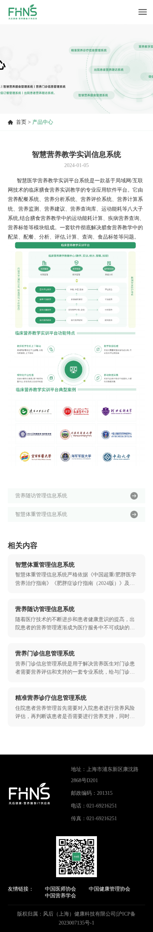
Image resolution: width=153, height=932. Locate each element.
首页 (21, 122)
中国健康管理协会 (109, 889)
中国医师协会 (60, 889)
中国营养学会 (60, 895)
